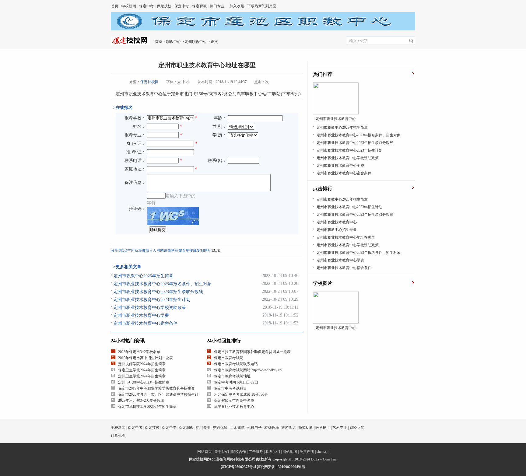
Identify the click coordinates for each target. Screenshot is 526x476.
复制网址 (204, 250)
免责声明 (307, 452)
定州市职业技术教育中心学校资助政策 (150, 307)
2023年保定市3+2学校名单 (139, 352)
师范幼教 (305, 427)
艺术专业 (339, 427)
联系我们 (272, 452)
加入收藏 (237, 6)
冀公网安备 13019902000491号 (281, 467)
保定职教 (199, 6)
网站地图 (289, 452)
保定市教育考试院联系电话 (236, 364)
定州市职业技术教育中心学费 (141, 315)
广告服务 (255, 452)
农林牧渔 (271, 427)
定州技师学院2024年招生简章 (142, 364)
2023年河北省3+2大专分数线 (141, 400)
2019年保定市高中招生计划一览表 (145, 358)
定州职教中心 (196, 42)
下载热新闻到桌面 (261, 6)
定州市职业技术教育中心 (337, 222)
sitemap (322, 452)
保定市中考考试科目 (230, 388)
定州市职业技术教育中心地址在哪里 (346, 237)
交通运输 (220, 427)
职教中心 (173, 42)
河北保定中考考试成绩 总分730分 (241, 394)
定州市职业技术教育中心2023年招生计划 (152, 299)
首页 (114, 6)
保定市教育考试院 (228, 358)
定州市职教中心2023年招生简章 (143, 276)
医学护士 (322, 427)
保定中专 (181, 6)
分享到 (116, 250)
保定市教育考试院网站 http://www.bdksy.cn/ (248, 370)
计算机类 (118, 435)
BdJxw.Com (320, 459)
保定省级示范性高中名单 (234, 400)
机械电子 (254, 427)
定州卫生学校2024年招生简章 (142, 376)
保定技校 (164, 6)
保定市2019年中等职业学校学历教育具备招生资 (156, 388)
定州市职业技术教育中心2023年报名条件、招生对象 (163, 284)
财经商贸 (356, 427)
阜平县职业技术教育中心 (234, 406)
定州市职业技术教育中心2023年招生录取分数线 (158, 291)
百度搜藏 (189, 250)
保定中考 (146, 6)
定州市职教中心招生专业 (337, 230)
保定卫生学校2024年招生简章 (142, 370)
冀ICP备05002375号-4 (238, 467)
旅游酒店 (288, 427)
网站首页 (204, 452)
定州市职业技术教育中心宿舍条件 (145, 323)
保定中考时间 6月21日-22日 (236, 382)
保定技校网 (149, 82)
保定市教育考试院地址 (232, 376)
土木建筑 (237, 427)
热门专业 (217, 6)
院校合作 (238, 452)
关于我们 (221, 452)
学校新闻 (128, 6)
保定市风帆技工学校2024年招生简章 (147, 406)
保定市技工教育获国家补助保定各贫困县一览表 (252, 352)
